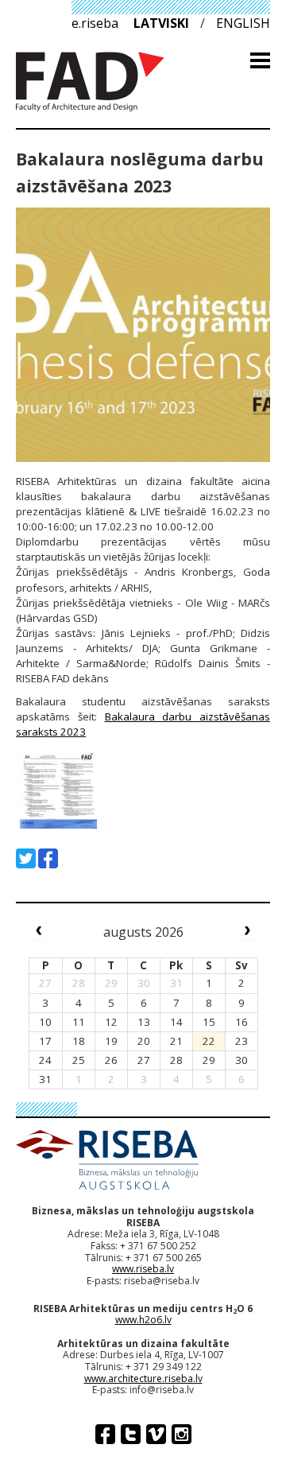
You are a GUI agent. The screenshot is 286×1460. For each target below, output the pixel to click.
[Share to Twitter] (26, 858)
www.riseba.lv (143, 1269)
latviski (161, 23)
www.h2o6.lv (143, 1319)
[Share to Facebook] (48, 858)
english (243, 23)
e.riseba (95, 23)
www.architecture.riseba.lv (143, 1378)
